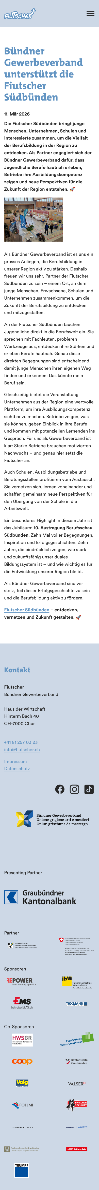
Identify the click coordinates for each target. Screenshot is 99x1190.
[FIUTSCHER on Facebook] (60, 789)
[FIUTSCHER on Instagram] (74, 789)
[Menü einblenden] (90, 13)
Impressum (15, 761)
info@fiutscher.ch (22, 749)
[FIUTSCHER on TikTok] (89, 789)
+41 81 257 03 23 (21, 742)
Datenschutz (17, 768)
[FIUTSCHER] (20, 13)
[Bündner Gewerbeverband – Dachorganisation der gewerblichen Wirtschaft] (53, 836)
